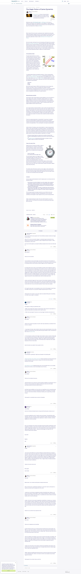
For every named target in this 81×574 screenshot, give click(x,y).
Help (28, 571)
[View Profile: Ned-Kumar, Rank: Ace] (25, 407)
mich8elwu (40, 25)
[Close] (15, 563)
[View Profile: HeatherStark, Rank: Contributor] (25, 352)
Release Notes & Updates (19, 3)
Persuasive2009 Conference (31, 76)
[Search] (62, 1)
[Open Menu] (68, 3)
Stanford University (38, 75)
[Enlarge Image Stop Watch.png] (50, 151)
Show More (26, 565)
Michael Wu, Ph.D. (36, 14)
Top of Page (19, 571)
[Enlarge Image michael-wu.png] (29, 15)
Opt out (9, 570)
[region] (8, 567)
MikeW (30, 11)
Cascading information (31, 138)
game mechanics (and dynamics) (33, 43)
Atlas (12, 3)
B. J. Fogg (32, 75)
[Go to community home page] (15, 1)
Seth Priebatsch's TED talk (29, 365)
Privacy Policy (24, 571)
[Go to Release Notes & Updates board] (28, 225)
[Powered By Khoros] (67, 572)
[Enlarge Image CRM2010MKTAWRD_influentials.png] (53, 16)
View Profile (52, 217)
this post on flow (32, 331)
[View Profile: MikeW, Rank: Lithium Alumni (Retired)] (27, 12)
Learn (14, 3)
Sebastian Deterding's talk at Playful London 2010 (33, 358)
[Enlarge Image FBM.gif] (48, 61)
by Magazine (39, 22)
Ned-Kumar (28, 406)
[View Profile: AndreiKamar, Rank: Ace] (25, 302)
